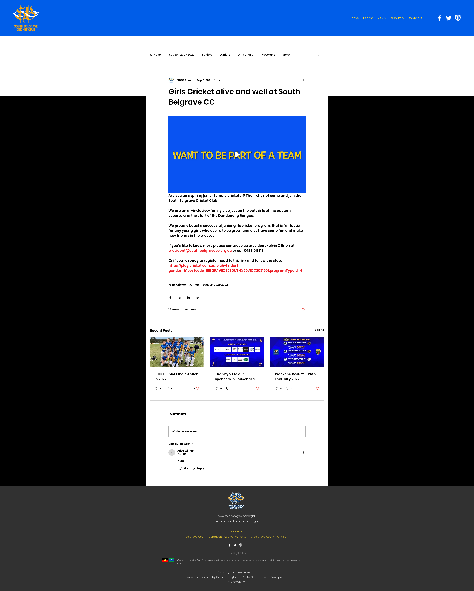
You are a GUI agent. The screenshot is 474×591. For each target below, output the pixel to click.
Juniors (225, 54)
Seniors (207, 54)
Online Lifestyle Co (228, 577)
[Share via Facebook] (170, 297)
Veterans (268, 54)
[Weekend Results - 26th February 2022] (297, 352)
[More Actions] (303, 452)
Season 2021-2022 (181, 54)
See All (319, 330)
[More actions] (303, 80)
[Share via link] (197, 297)
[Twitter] (448, 18)
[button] (368, 18)
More (286, 54)
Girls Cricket (246, 54)
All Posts (156, 54)
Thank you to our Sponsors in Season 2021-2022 (236, 377)
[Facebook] (439, 18)
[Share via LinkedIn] (188, 297)
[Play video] (237, 154)
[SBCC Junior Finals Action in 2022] (177, 352)
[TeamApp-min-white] (458, 18)
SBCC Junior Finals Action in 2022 (176, 376)
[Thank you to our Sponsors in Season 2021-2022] (237, 352)
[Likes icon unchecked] (179, 468)
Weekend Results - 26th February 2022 (295, 376)
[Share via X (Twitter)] (179, 297)
